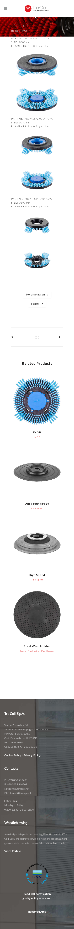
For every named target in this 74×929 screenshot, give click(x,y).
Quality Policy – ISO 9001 (37, 898)
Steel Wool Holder (37, 646)
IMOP (37, 432)
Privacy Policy (32, 755)
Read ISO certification (37, 894)
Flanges (35, 303)
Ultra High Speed (37, 503)
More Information (35, 294)
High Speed (37, 574)
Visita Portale (12, 851)
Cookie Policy (12, 755)
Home (14, 30)
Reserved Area (37, 911)
